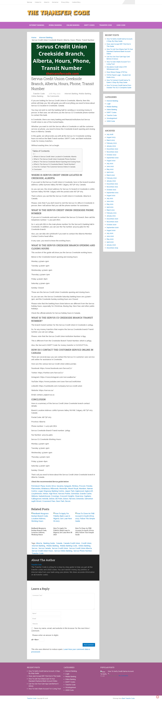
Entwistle (80, 499)
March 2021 (111, 210)
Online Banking (72, 25)
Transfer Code (105, 25)
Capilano (87, 496)
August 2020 (111, 230)
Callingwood (36, 499)
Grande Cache (86, 494)
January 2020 (111, 245)
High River (53, 494)
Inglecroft (89, 491)
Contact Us (38, 2)
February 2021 (112, 213)
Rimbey (75, 486)
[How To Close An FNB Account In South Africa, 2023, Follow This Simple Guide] (85, 519)
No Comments (53, 96)
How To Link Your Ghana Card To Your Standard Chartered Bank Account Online (120, 51)
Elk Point (58, 499)
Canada (59, 543)
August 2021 (111, 195)
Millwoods (54, 488)
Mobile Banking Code (68, 546)
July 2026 (110, 134)
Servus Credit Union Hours (42, 551)
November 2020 (112, 222)
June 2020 (110, 236)
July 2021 (110, 198)
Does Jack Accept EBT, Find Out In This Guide (45, 676)
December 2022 (112, 149)
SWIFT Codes (89, 25)
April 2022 (110, 172)
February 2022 (112, 178)
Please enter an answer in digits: (45, 635)
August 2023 (111, 137)
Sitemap (29, 2)
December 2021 (112, 184)
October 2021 (111, 190)
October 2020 (111, 225)
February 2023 (112, 143)
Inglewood (79, 491)
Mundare (82, 488)
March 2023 (111, 140)
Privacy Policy (65, 2)
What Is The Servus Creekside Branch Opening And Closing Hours (57, 162)
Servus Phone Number (83, 551)
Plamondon (35, 488)
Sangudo (67, 486)
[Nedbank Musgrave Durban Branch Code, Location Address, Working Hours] (41, 519)
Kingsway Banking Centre (54, 491)
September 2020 (113, 227)
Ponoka (89, 486)
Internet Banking (36, 25)
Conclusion (38, 169)
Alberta (39, 543)
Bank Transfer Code (128, 698)
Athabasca (45, 488)
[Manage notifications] (157, 696)
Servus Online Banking (63, 551)
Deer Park (60, 501)
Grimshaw (75, 494)
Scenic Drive (51, 486)
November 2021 (112, 187)
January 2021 (111, 216)
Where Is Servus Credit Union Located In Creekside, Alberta (55, 156)
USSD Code (121, 25)
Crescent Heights (67, 496)
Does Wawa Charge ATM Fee (117, 72)
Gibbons (34, 496)
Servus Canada (45, 548)
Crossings (55, 496)
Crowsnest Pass (48, 501)
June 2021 (110, 201)
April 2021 (110, 207)
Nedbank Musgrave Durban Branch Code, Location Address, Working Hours (39, 531)
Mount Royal (73, 488)
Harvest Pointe (64, 494)
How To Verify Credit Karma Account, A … (121, 672)
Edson (65, 499)
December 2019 (112, 248)
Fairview (72, 499)
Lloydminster (36, 494)
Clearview (79, 496)
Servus (34, 548)
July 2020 (110, 233)
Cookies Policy (76, 2)
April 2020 (110, 242)
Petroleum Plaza (38, 486)
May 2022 (110, 169)
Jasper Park (69, 491)
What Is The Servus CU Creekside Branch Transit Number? (54, 164)
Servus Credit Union (60, 548)
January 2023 (111, 146)
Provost (82, 486)
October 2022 (111, 155)
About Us (46, 2)
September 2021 (112, 193)
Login (109, 104)
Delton (51, 499)
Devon (67, 501)
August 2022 (111, 161)
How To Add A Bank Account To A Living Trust (45, 689)
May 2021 (110, 204)
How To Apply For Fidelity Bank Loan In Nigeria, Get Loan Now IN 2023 (62, 531)
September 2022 (112, 158)
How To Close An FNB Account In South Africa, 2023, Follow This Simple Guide (84, 531)
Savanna (60, 486)
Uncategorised (112, 118)
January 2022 (111, 181)
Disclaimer (55, 2)
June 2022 (110, 166)
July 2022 (110, 163)
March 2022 (111, 175)
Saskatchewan (44, 496)
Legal (40, 491)
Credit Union (86, 543)
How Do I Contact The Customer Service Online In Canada (54, 167)
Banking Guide (49, 543)
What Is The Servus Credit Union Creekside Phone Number (55, 159)
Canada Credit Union (71, 543)
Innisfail (45, 499)
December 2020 (112, 219)
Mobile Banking (55, 25)
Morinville (63, 488)
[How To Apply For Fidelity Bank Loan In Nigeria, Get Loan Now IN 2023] (63, 519)
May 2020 (110, 239)
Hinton (45, 494)
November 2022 (112, 152)
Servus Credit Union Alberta (80, 548)
